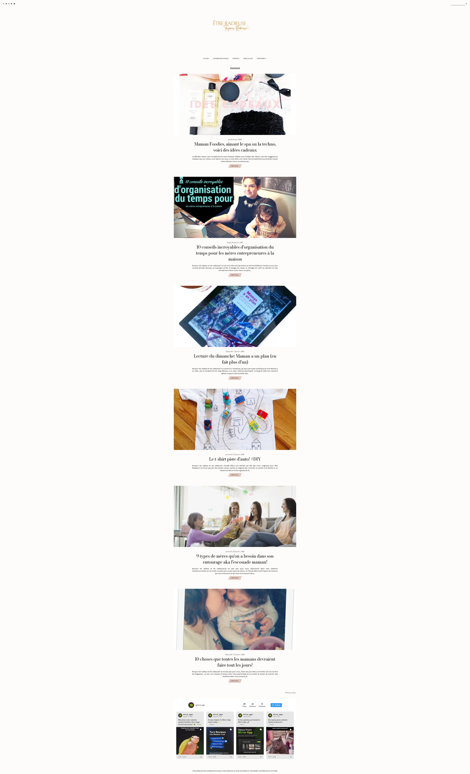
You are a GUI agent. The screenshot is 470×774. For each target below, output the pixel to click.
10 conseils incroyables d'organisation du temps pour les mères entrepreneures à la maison (235, 253)
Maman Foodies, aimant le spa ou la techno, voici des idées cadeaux (235, 147)
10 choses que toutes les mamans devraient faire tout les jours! (235, 662)
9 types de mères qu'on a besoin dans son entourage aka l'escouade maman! (235, 559)
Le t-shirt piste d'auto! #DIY (235, 459)
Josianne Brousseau (221, 58)
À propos (236, 58)
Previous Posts (290, 693)
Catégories (261, 58)
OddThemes (254, 771)
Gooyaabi (274, 771)
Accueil (206, 58)
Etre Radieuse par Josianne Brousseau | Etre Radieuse (213, 771)
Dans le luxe (248, 58)
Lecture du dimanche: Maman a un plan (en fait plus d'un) (235, 359)
